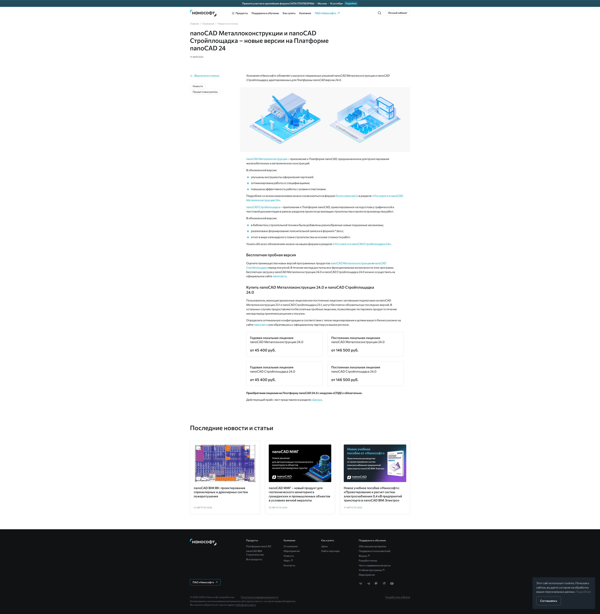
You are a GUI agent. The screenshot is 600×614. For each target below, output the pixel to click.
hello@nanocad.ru (246, 604)
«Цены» (316, 399)
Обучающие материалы (372, 546)
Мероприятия (292, 550)
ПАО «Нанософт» (325, 13)
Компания (305, 13)
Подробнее (583, 591)
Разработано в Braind (397, 597)
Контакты (289, 565)
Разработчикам (368, 560)
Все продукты (254, 559)
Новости (289, 555)
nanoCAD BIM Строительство (255, 552)
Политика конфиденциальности (259, 597)
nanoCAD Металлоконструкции (266, 159)
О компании (291, 546)
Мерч (287, 560)
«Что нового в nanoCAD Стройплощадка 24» (362, 244)
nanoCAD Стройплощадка (263, 207)
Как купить (289, 13)
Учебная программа (370, 570)
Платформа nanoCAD (258, 546)
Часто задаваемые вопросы (375, 565)
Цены (324, 546)
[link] (203, 13)
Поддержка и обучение (265, 13)
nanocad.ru (280, 276)
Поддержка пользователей (374, 550)
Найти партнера (330, 550)
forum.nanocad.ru (347, 195)
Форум (363, 555)
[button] (380, 13)
